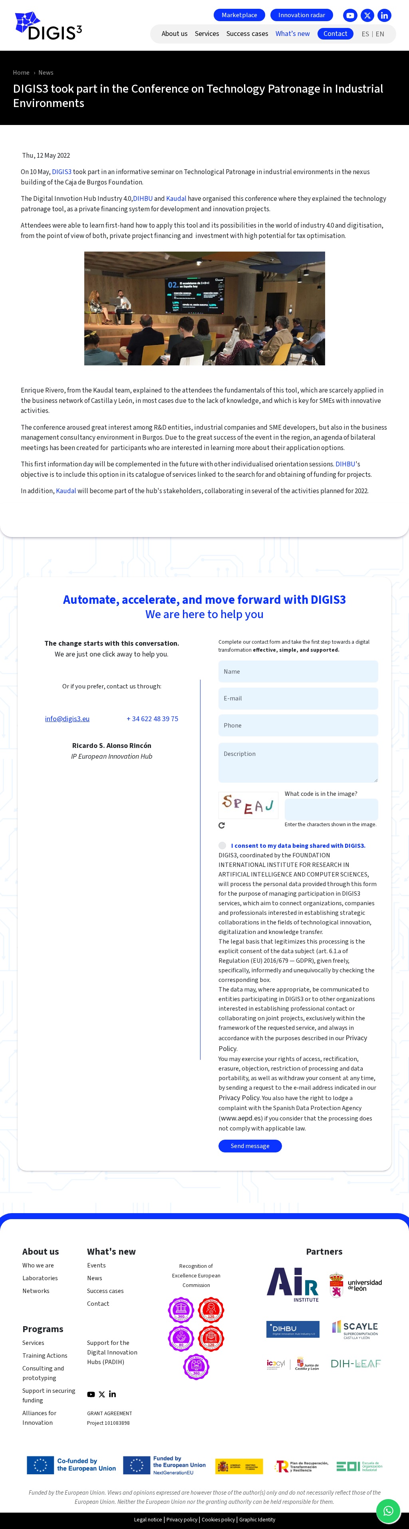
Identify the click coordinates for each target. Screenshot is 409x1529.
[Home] (52, 30)
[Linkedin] (384, 15)
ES (365, 34)
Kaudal (176, 199)
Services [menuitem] (207, 34)
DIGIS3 (61, 172)
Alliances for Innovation (39, 1418)
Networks (36, 1291)
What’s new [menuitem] (293, 34)
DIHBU (143, 199)
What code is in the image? (321, 793)
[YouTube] (350, 15)
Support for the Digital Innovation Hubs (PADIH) (112, 1352)
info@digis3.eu (67, 719)
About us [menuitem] (175, 34)
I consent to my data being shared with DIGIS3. (298, 845)
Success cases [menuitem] (247, 34)
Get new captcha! (221, 825)
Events (96, 1265)
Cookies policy (218, 1519)
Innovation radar (301, 15)
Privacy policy (182, 1519)
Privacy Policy (239, 1098)
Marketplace (239, 15)
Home (21, 72)
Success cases (105, 1291)
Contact (98, 1303)
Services (33, 1343)
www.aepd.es (241, 1118)
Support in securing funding (48, 1395)
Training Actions (45, 1355)
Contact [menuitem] (335, 34)
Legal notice (148, 1519)
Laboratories (40, 1278)
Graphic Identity (257, 1519)
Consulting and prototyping (43, 1373)
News (46, 72)
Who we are (38, 1265)
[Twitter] (367, 15)
